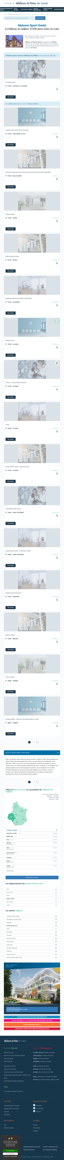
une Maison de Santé (41, 1066)
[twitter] (8, 3)
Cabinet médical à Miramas (13, 1004)
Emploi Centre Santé (48, 9)
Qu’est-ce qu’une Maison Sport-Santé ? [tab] (17, 752)
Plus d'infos (10, 97)
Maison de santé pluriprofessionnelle (14, 1055)
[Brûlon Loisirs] (32, 621)
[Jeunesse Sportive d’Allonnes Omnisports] (32, 285)
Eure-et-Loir (31, 892)
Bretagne (32, 922)
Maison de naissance (10, 1069)
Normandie (32, 945)
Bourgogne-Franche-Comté (32, 919)
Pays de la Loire (32, 954)
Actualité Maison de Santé (11, 1105)
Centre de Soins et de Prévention (13, 1072)
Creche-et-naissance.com (50, 1146)
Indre (31, 895)
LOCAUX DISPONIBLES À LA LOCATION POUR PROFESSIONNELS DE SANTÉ (32, 1020)
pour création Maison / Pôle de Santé (46, 1079)
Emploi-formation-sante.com (31, 1146)
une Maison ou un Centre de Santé (45, 1076)
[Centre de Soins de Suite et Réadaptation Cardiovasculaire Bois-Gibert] (32, 159)
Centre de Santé (8, 1058)
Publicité (35, 1131)
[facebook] (5, 3)
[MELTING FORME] (32, 201)
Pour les (11, 1048)
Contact (35, 1125)
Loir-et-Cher (31, 902)
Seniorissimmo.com (29, 1149)
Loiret (31, 905)
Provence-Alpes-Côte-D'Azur (32, 957)
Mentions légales (9, 1128)
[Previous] (26, 742)
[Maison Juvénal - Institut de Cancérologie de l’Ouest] (32, 706)
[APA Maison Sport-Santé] (32, 495)
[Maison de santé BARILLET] (32, 579)
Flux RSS (6, 1111)
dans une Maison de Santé (43, 1072)
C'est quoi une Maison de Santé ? (13, 1091)
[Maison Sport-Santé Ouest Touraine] (32, 117)
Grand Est (32, 935)
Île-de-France (32, 941)
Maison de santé (9, 1052)
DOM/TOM (32, 932)
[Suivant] (37, 742)
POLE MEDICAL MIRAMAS (11, 966)
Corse (31, 929)
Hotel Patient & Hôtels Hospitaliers (14, 1081)
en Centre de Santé (41, 1058)
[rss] (13, 3)
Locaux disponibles (37, 9)
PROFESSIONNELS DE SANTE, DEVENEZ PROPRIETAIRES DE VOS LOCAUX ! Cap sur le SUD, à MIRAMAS (17, 1009)
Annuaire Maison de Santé (6, 9)
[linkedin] (11, 3)
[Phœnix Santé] (32, 327)
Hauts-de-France (32, 938)
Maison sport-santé (9, 1066)
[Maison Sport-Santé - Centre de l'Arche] (32, 537)
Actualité (24, 9)
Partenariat (36, 1128)
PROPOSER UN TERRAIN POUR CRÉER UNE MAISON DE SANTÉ (32, 1028)
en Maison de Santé (44, 1052)
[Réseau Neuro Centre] (32, 243)
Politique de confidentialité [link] (10, 1156)
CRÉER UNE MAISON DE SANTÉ (32, 1024)
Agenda (30, 9)
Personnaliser (10, 1153)
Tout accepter (10, 1150)
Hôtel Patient (16, 9)
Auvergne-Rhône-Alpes (32, 916)
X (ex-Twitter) (40, 1108)
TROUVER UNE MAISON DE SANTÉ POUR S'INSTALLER (32, 1017)
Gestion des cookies (49, 1156)
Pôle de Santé (8, 1061)
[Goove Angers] (32, 664)
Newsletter (7, 1114)
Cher (31, 889)
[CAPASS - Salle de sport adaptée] (32, 369)
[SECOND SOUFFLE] (32, 69)
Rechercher (40, 18)
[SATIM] (32, 411)
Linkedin (38, 1111)
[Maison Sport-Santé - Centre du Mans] (32, 453)
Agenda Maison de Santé (11, 1108)
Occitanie (32, 951)
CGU (5, 1125)
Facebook (39, 1105)
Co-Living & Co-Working (50, 1149)
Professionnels (59, 9)
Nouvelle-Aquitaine (32, 948)
